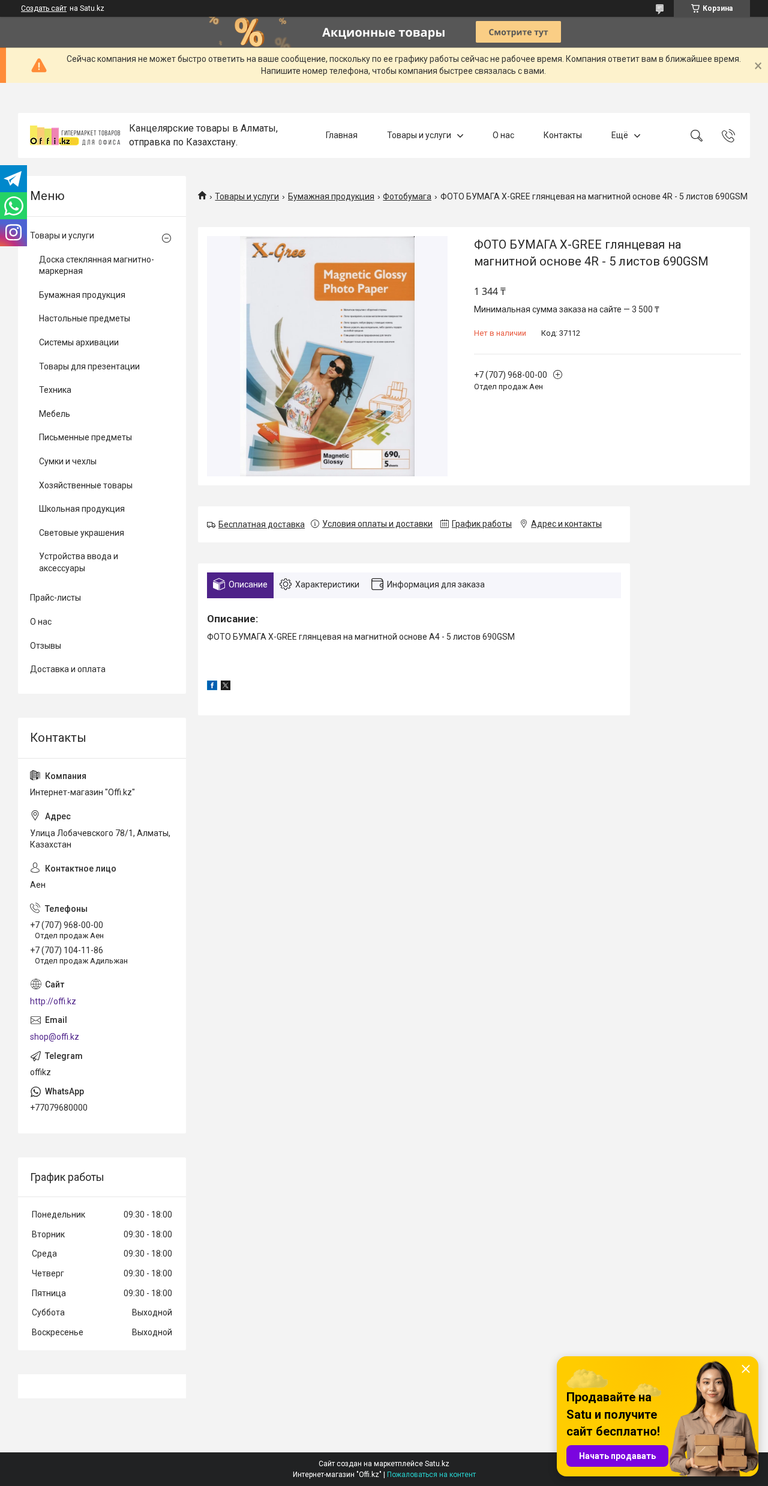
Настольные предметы (84, 318)
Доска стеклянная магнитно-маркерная (96, 265)
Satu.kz (437, 1464)
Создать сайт (44, 8)
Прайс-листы (55, 597)
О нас (503, 135)
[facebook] (212, 687)
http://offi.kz (53, 1001)
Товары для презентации (89, 366)
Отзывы (45, 646)
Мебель (54, 414)
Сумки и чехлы (68, 461)
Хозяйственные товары (86, 485)
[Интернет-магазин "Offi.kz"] (75, 135)
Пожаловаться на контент (431, 1474)
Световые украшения (81, 533)
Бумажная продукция (331, 196)
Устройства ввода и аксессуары (78, 562)
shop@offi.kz (54, 1037)
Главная (342, 135)
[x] (225, 687)
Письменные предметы (85, 437)
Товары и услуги (419, 135)
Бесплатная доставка (261, 524)
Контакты (563, 135)
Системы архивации (79, 342)
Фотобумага (407, 196)
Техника (55, 390)
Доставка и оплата (68, 669)
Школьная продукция (82, 509)
